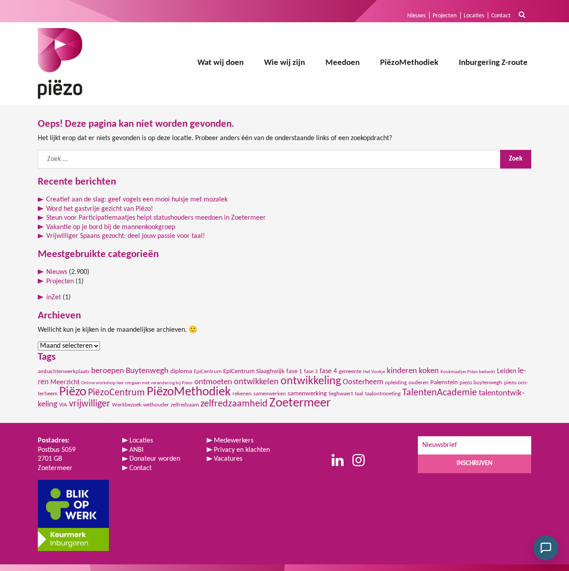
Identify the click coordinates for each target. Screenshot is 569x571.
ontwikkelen (256, 382)
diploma (181, 371)
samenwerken (269, 394)
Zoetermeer (300, 403)
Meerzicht (65, 382)
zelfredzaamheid (234, 404)
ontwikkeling (310, 381)
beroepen (107, 371)
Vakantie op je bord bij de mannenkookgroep (110, 227)
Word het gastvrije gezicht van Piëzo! (99, 209)
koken (429, 371)
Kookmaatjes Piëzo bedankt (468, 372)
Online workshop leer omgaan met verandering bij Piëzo (136, 383)
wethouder (156, 405)
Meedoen (342, 63)
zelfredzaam (185, 405)
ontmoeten (213, 382)
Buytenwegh (147, 371)
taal (359, 394)
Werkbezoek (126, 405)
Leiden (506, 371)
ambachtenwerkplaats (63, 371)
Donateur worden (154, 458)
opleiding (396, 383)
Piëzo (72, 392)
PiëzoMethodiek (409, 63)
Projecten (445, 15)
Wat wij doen (220, 63)
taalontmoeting (383, 394)
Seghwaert (341, 394)
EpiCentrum (207, 371)
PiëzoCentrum (116, 393)
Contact (501, 15)
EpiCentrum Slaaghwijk (253, 371)
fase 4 (328, 371)
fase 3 (311, 371)
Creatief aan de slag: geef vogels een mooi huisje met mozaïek (137, 199)
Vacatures (228, 458)
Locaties (474, 15)
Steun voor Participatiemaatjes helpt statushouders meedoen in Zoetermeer (156, 217)
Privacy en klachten (242, 450)
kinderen (402, 371)
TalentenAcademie (439, 393)
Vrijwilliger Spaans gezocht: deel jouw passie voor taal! (125, 236)
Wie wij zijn (284, 63)
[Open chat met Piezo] (545, 547)
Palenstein (444, 382)
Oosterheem (363, 382)
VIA (63, 405)
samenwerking (307, 393)
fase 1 (294, 371)
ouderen (419, 383)
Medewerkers (233, 440)
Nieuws (416, 15)
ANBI (136, 450)
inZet (53, 297)
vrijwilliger (89, 404)
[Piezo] (60, 63)
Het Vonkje (374, 372)
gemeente (350, 371)
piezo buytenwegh (481, 383)
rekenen (242, 394)
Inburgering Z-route (493, 63)
